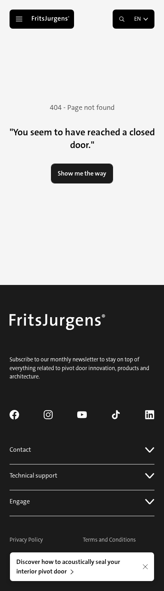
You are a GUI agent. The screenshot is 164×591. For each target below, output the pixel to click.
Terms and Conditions (109, 540)
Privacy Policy (26, 540)
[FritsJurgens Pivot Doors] (51, 19)
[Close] (145, 566)
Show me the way (82, 173)
